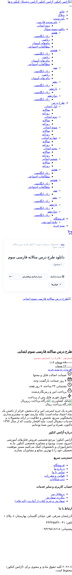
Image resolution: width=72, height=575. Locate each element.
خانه (62, 244)
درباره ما (59, 468)
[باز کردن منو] (70, 6)
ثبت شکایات (57, 479)
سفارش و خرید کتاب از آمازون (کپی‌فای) (40, 501)
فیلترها (55, 284)
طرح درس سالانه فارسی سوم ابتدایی (44, 351)
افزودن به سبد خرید (60, 369)
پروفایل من (58, 494)
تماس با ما (58, 472)
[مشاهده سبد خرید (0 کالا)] (70, 233)
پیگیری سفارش (55, 497)
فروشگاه (59, 465)
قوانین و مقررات (54, 475)
